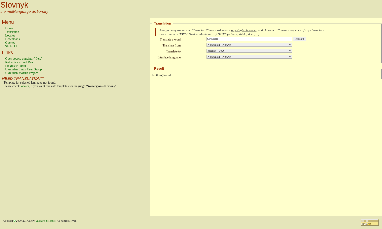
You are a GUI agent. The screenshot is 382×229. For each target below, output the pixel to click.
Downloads (12, 39)
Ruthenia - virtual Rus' (19, 62)
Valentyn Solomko (46, 220)
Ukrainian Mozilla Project (21, 73)
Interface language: (169, 57)
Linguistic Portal (15, 65)
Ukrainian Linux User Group (23, 69)
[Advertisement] (21, 153)
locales (24, 86)
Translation (12, 32)
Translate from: (172, 45)
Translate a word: (170, 39)
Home (9, 28)
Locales (10, 35)
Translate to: (173, 51)
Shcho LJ (11, 46)
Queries (10, 42)
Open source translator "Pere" (24, 58)
